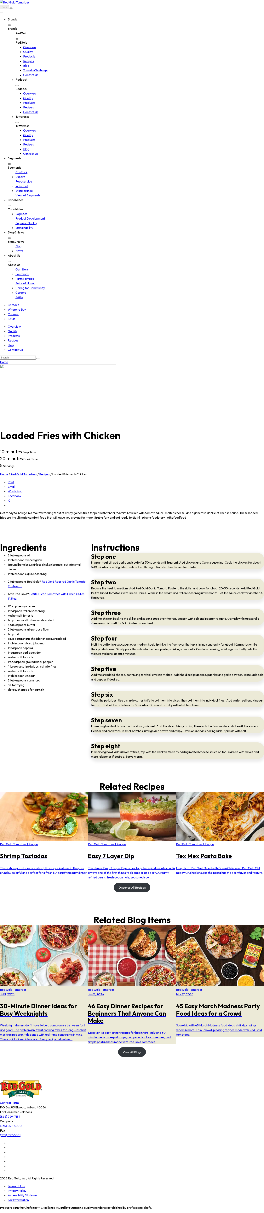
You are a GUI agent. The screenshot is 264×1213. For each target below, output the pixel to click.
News (19, 251)
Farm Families (24, 279)
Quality (28, 52)
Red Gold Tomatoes (23, 474)
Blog (26, 66)
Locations (22, 274)
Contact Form (9, 1103)
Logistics (21, 214)
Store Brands (24, 191)
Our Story (22, 269)
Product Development (30, 218)
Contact (13, 305)
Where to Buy (17, 309)
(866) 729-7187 (10, 1116)
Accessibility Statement (23, 1195)
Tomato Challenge (35, 70)
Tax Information (18, 1200)
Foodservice (23, 181)
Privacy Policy (17, 1191)
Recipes (28, 61)
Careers (20, 292)
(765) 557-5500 (11, 1126)
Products (29, 56)
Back (4, 7)
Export (20, 177)
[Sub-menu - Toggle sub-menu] (9, 25)
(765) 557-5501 (10, 1135)
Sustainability (24, 228)
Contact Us (30, 75)
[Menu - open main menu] (1, 12)
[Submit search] (37, 358)
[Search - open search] (11, 8)
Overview (29, 47)
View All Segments (27, 195)
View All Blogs (132, 1052)
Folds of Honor (25, 283)
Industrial (21, 186)
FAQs (19, 297)
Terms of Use (16, 1186)
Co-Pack (21, 172)
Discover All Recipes (132, 887)
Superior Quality (26, 223)
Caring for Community (30, 288)
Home (4, 362)
